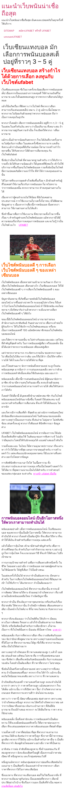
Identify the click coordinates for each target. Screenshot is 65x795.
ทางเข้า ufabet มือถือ (44, 473)
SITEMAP (9, 30)
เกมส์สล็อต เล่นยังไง (12, 786)
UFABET (23, 224)
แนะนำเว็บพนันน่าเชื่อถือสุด (30, 9)
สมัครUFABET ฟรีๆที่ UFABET (35, 30)
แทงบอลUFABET (13, 36)
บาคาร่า (57, 629)
